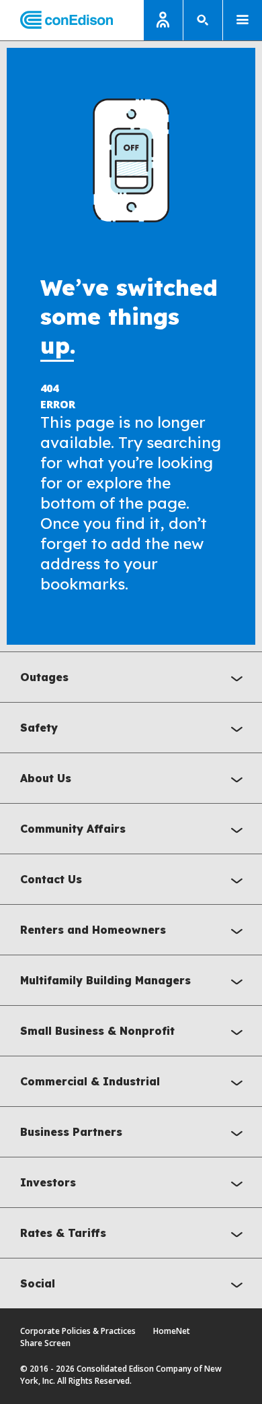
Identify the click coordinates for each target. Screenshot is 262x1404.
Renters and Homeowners (93, 929)
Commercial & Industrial (90, 1081)
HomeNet (171, 1331)
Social (37, 1283)
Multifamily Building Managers (105, 980)
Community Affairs (73, 828)
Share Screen (45, 1343)
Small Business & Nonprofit (97, 1031)
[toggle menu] (242, 20)
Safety (39, 727)
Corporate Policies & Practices (78, 1331)
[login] (163, 20)
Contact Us (51, 879)
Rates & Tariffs (63, 1233)
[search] (202, 20)
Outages (44, 677)
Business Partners (71, 1132)
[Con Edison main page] (56, 20)
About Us (45, 778)
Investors (48, 1182)
